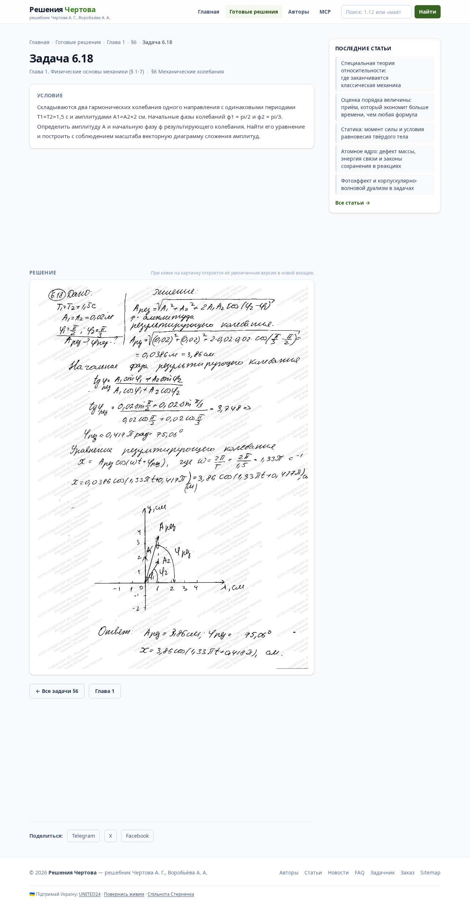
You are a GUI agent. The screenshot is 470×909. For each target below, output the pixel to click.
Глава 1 (116, 42)
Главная (208, 11)
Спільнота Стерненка (171, 894)
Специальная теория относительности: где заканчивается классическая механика (371, 74)
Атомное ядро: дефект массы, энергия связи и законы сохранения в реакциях (378, 158)
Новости (338, 872)
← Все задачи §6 (57, 690)
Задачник (382, 872)
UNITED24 (90, 894)
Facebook (137, 835)
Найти (427, 11)
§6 (134, 42)
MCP (325, 11)
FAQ (360, 872)
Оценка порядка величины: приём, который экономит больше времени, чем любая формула (385, 107)
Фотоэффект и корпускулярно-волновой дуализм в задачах (379, 184)
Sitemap (430, 872)
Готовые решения (253, 11)
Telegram (83, 835)
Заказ (408, 872)
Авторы (298, 11)
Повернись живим (124, 894)
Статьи (313, 872)
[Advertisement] (171, 208)
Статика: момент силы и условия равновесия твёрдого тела (382, 133)
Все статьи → (352, 202)
